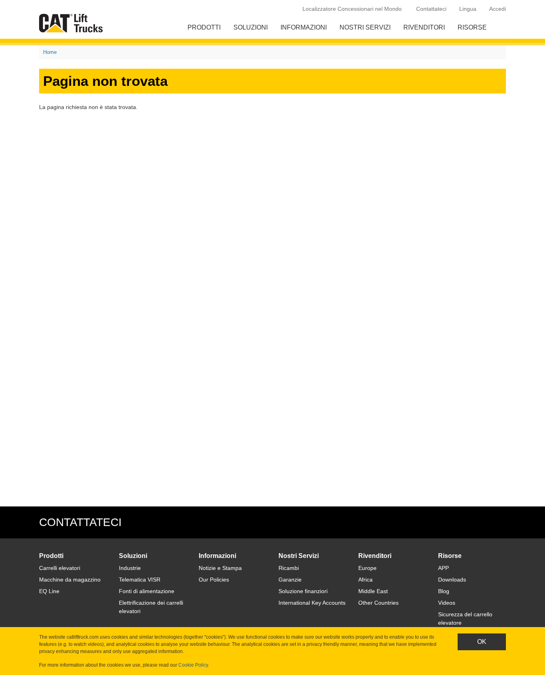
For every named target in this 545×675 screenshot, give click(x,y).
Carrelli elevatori (59, 568)
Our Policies (214, 579)
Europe (367, 568)
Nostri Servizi (365, 27)
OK (481, 641)
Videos (446, 603)
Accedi (497, 9)
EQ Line (49, 591)
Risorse (472, 27)
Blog (443, 591)
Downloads (452, 579)
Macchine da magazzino (70, 579)
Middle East (373, 591)
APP (443, 568)
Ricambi (288, 568)
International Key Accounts (312, 603)
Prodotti (204, 27)
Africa (365, 579)
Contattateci (431, 9)
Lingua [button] (467, 9)
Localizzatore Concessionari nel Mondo (352, 9)
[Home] (72, 23)
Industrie (130, 568)
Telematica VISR (139, 579)
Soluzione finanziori (303, 591)
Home (50, 52)
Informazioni (303, 27)
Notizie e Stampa (220, 568)
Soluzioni (250, 27)
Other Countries (378, 603)
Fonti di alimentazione (146, 591)
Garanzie (290, 579)
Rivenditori (424, 27)
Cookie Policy (193, 665)
